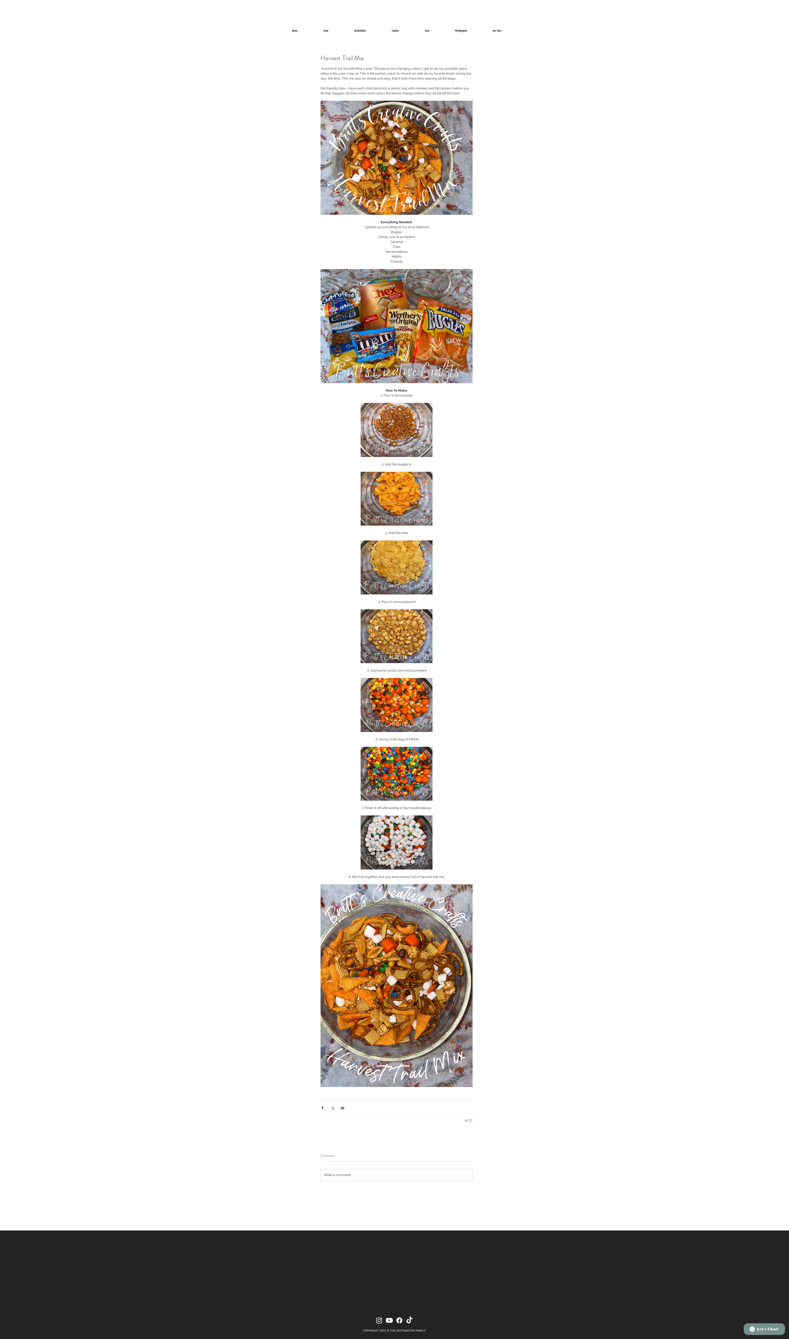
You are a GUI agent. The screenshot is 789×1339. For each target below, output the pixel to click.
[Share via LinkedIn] (343, 1108)
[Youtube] (389, 1320)
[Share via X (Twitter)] (333, 1108)
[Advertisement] (82, 9)
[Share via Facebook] (322, 1108)
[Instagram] (379, 1320)
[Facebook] (399, 1320)
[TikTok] (409, 1320)
